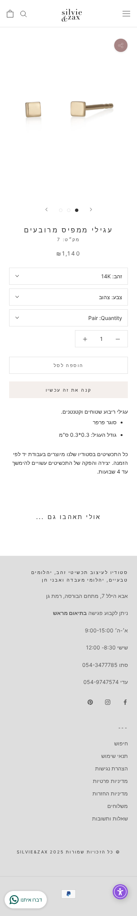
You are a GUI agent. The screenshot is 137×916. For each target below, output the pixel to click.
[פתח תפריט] (126, 13)
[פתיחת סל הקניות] (10, 13)
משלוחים (117, 806)
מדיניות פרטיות (110, 781)
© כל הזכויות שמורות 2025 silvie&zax (68, 852)
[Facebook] (125, 701)
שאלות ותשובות (110, 818)
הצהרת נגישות (111, 768)
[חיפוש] (23, 13)
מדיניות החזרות (110, 793)
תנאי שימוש (114, 756)
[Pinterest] (90, 701)
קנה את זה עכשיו (69, 390)
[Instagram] (107, 701)
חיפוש (121, 743)
